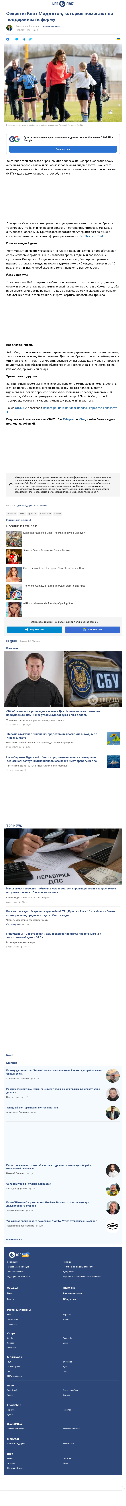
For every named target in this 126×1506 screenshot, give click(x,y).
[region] (63, 198)
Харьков (67, 1314)
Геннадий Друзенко (17, 1188)
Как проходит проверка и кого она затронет (28, 897)
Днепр (66, 1319)
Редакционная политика (18, 520)
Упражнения (45, 514)
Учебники (67, 1362)
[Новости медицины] (11, 641)
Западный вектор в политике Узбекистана (32, 1107)
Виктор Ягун (12, 1097)
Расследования (72, 1293)
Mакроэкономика (71, 1429)
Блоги (10, 1299)
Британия (32, 514)
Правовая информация (18, 1267)
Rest (9, 1055)
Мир (9, 1293)
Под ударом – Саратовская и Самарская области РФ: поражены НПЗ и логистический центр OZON (53, 935)
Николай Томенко (15, 1173)
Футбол (10, 1338)
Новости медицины (51, 26)
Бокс (65, 1343)
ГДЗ (9, 1362)
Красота (11, 1463)
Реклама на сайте (15, 1272)
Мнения (11, 1063)
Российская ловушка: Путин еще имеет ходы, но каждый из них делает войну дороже (53, 1091)
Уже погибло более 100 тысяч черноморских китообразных (36, 766)
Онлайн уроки (13, 1366)
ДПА (65, 1366)
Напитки (67, 1410)
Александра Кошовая (27, 26)
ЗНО (9, 1371)
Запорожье (12, 1319)
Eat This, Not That (91, 236)
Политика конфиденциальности (78, 1267)
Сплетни (67, 1458)
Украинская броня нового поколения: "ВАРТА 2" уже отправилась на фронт (51, 1221)
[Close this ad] (124, 1488)
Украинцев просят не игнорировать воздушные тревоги (35, 720)
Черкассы (12, 1324)
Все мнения (13, 1239)
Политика (69, 1287)
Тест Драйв (12, 1390)
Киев (9, 1314)
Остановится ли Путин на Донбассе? (28, 1183)
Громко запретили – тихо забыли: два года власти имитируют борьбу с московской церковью (49, 1167)
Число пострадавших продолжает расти (27, 920)
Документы (68, 1272)
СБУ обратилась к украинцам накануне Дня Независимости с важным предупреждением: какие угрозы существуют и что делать (53, 713)
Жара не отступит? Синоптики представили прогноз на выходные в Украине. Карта (51, 735)
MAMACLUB (68, 1443)
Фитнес (57, 514)
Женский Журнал (15, 1468)
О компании (12, 1262)
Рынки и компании (15, 1429)
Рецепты (11, 1410)
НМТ (65, 1371)
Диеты (10, 1414)
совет (22, 514)
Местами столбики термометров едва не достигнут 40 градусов (39, 742)
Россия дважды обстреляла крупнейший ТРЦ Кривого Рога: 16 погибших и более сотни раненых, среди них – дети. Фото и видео (60, 913)
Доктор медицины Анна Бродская (32, 506)
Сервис (66, 1395)
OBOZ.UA (21, 408)
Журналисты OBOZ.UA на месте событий (82, 1276)
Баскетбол (68, 1338)
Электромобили (70, 1390)
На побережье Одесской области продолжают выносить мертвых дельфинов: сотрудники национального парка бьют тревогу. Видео (51, 759)
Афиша (10, 1458)
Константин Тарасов (17, 1078)
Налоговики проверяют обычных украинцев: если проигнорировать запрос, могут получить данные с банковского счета (61, 890)
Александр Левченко (17, 1112)
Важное (12, 648)
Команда (67, 1262)
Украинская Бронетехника (20, 1225)
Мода (65, 1463)
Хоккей (10, 1343)
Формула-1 (12, 1348)
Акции (10, 1395)
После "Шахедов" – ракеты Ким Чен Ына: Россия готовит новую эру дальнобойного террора (47, 1204)
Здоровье (12, 514)
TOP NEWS (14, 826)
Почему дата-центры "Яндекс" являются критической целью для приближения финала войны (54, 1072)
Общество (69, 1299)
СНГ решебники (14, 1376)
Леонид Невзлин (15, 1210)
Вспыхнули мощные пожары (20, 942)
